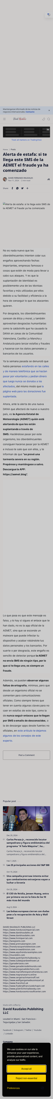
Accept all (26, 1068)
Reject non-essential (26, 1078)
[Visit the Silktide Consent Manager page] (42, 1088)
